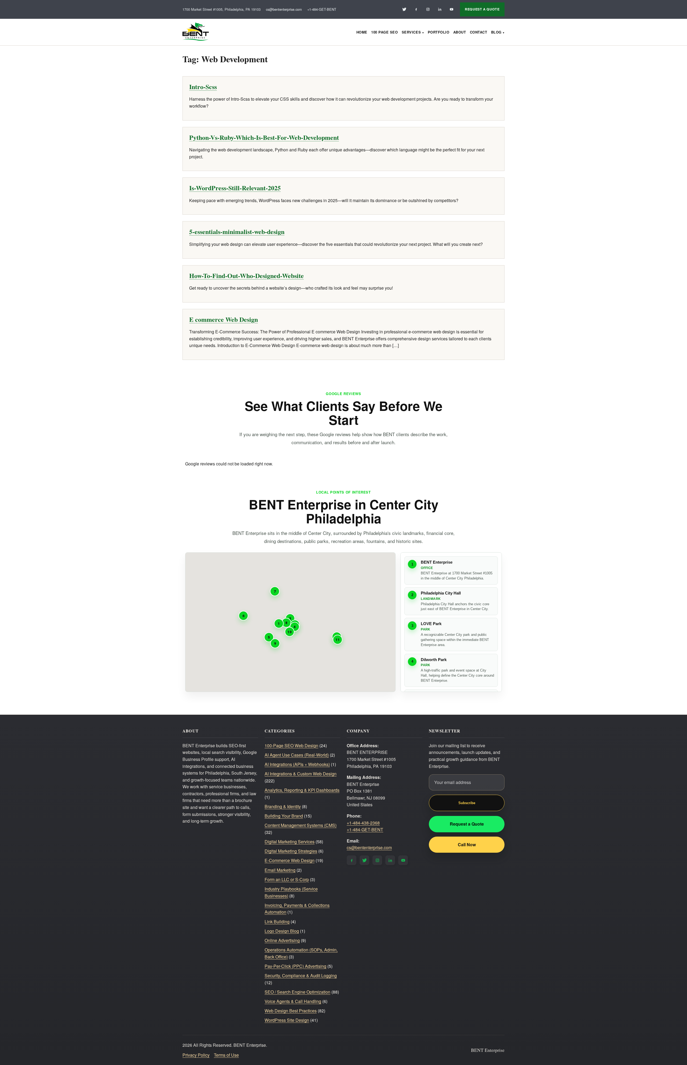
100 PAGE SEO (384, 32)
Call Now (467, 844)
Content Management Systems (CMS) (301, 825)
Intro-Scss (203, 86)
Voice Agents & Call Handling (293, 1001)
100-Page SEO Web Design (291, 745)
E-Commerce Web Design (290, 860)
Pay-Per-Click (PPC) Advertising (295, 966)
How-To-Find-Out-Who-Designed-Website (246, 275)
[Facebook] (416, 9)
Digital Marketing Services (290, 841)
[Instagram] (428, 9)
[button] (279, 623)
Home (361, 32)
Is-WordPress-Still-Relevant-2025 (235, 187)
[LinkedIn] (439, 9)
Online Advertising (282, 940)
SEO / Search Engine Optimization (297, 992)
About (459, 32)
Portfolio (439, 32)
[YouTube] (451, 9)
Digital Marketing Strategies (291, 851)
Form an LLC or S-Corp (287, 879)
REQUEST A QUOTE (482, 9)
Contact (478, 32)
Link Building (277, 921)
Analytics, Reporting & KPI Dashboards (302, 790)
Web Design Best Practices (291, 1011)
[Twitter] (404, 9)
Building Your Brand (284, 816)
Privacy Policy (196, 1055)
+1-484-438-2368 (363, 823)
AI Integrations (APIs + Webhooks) (297, 764)
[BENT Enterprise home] (195, 32)
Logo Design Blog (282, 931)
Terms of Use (226, 1055)
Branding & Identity (283, 806)
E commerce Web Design (223, 319)
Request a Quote (467, 824)
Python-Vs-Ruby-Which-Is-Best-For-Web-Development (264, 137)
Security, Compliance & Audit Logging (301, 975)
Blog (496, 32)
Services (411, 32)
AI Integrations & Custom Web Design (301, 774)
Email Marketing (280, 870)
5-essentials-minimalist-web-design (236, 231)
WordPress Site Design (287, 1020)
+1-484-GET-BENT (321, 9)
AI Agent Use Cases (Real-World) (297, 755)
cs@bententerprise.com (284, 9)
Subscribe (466, 803)
